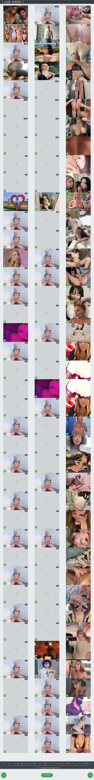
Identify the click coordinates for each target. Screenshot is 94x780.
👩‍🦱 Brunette (52, 763)
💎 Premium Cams (25, 765)
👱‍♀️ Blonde (46, 763)
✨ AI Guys (54, 765)
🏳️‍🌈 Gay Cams (9, 765)
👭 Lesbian (79, 763)
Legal (58, 767)
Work (46, 767)
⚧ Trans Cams (17, 765)
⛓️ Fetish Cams (33, 765)
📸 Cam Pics (76, 765)
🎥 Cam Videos (69, 765)
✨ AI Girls (40, 765)
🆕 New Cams (89, 763)
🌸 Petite (69, 763)
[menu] (3, 774)
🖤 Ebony (9, 763)
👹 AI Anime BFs (61, 765)
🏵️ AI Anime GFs (47, 765)
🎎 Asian (4, 763)
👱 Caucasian (20, 763)
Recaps (49, 767)
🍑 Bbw (63, 763)
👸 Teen (41, 763)
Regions (42, 767)
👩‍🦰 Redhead (58, 763)
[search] (90, 774)
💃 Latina (14, 763)
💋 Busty (74, 763)
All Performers (53, 767)
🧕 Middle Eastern (28, 763)
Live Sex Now (47, 775)
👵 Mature (35, 763)
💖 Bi (84, 763)
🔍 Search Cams (83, 765)
